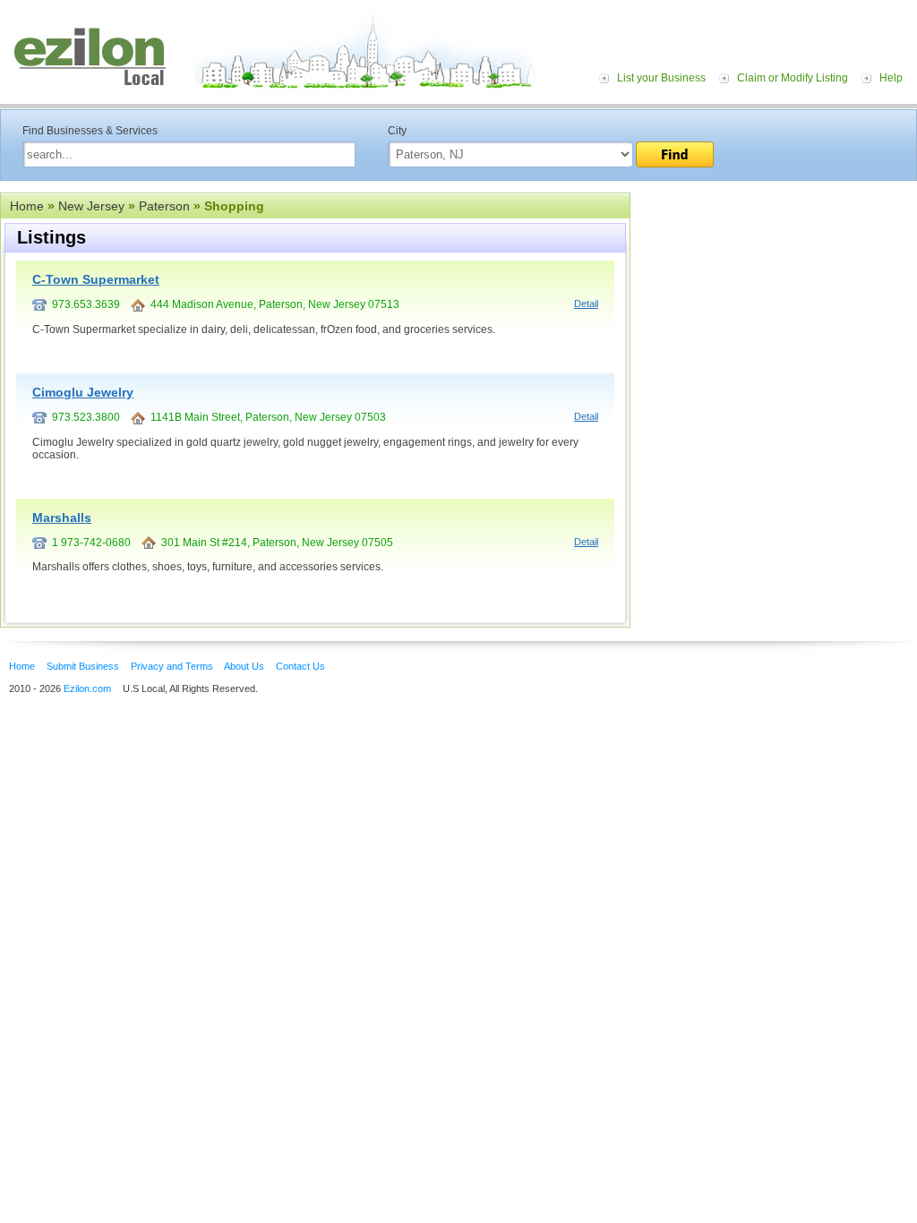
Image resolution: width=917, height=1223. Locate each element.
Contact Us (300, 666)
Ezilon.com (87, 688)
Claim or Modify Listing (792, 78)
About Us (244, 666)
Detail (586, 303)
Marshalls (61, 517)
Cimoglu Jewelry (82, 392)
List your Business (661, 78)
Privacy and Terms (172, 666)
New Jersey (91, 206)
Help (891, 78)
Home (27, 206)
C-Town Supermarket (95, 279)
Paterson (164, 206)
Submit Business (83, 666)
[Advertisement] (773, 303)
